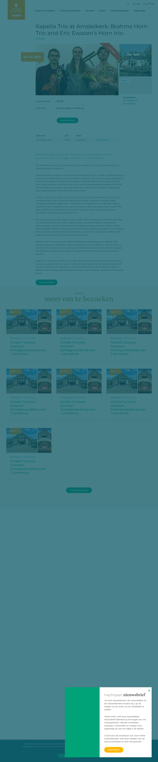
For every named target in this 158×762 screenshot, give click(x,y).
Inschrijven (113, 749)
